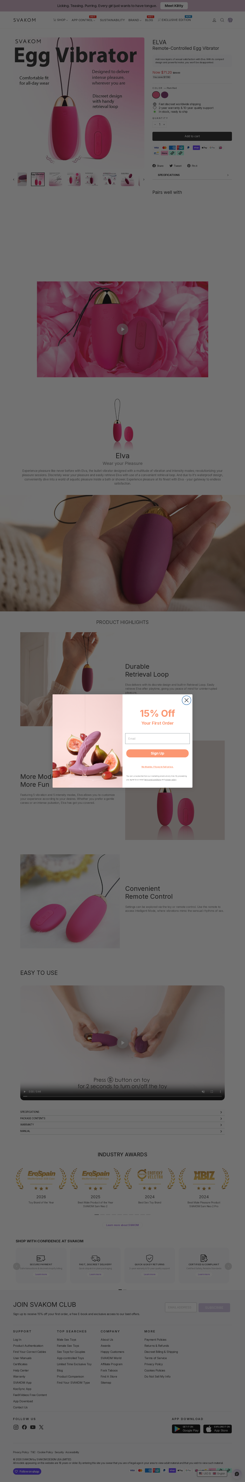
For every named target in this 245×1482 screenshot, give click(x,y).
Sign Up (157, 753)
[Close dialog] (186, 700)
